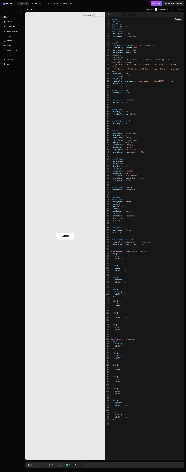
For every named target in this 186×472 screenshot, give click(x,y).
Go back (33, 9)
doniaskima (163, 9)
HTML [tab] (113, 14)
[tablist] (120, 14)
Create (157, 3)
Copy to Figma (57, 465)
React (77, 465)
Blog (47, 3)
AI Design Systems (63, 3)
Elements (22, 3)
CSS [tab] (126, 14)
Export (71, 465)
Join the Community (175, 3)
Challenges (36, 3)
